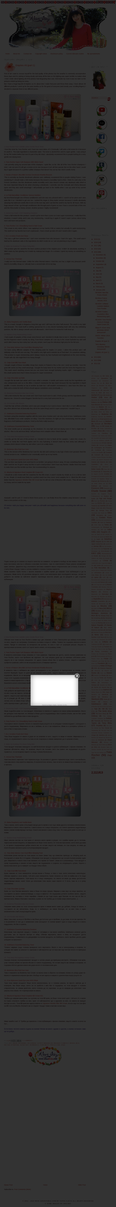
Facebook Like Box (62, 705)
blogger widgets (52, 705)
